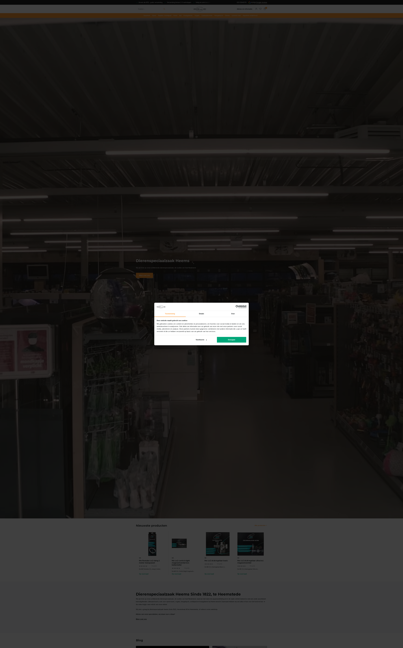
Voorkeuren (200, 340)
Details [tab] (201, 314)
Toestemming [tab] (170, 314)
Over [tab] (233, 314)
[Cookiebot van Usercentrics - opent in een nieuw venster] (237, 306)
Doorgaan (231, 340)
